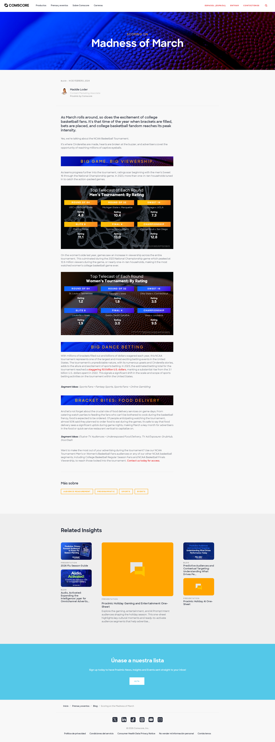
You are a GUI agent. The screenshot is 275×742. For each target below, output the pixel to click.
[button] (215, 7)
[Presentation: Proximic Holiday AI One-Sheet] (198, 586)
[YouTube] (151, 720)
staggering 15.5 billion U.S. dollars (107, 369)
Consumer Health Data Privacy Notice (136, 733)
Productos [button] (41, 5)
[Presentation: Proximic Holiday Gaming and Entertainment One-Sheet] (137, 569)
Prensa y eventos (80, 706)
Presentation (69, 563)
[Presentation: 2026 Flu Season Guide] (76, 551)
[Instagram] (142, 720)
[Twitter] (115, 720)
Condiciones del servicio (102, 733)
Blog (64, 81)
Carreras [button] (98, 5)
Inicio (65, 706)
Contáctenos (204, 733)
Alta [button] (137, 681)
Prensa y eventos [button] (59, 5)
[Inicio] (17, 7)
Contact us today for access (143, 460)
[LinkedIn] (124, 720)
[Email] (160, 720)
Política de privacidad (75, 733)
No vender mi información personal (176, 733)
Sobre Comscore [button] (81, 5)
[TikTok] (133, 720)
